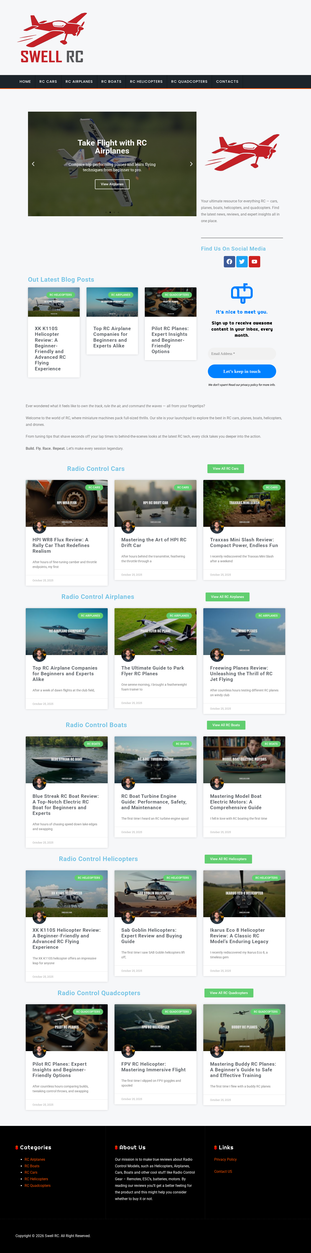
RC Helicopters (146, 81)
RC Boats (111, 81)
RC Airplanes (79, 81)
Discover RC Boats (112, 180)
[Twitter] (242, 261)
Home (25, 81)
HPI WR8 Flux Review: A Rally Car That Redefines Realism (61, 545)
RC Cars (48, 81)
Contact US (223, 1171)
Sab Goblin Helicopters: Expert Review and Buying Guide (151, 935)
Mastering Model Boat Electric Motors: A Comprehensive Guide (236, 801)
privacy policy (249, 385)
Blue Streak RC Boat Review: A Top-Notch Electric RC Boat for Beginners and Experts (66, 804)
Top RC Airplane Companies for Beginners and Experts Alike (112, 337)
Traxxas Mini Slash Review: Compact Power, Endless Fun (244, 542)
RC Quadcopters (189, 81)
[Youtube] (254, 261)
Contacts (227, 81)
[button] (33, 164)
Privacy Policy (225, 1159)
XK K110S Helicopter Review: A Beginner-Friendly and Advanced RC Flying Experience (50, 348)
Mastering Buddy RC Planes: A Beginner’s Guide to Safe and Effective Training (243, 1069)
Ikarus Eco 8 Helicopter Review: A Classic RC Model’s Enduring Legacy (239, 935)
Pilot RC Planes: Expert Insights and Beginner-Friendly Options (170, 340)
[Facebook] (229, 261)
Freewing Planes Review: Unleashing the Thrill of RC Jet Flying (241, 673)
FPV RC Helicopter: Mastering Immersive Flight (153, 1066)
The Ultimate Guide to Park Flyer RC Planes (152, 670)
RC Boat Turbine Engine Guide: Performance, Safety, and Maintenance (154, 801)
